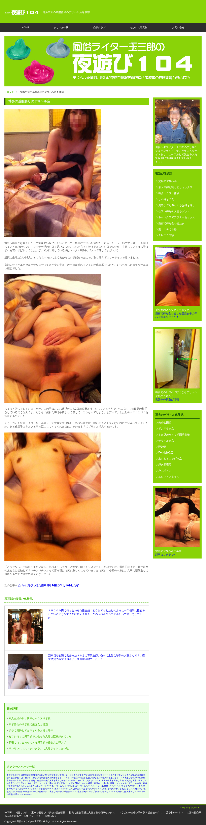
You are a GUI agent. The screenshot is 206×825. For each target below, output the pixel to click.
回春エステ (36, 789)
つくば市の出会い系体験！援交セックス (140, 812)
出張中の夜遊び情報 (167, 399)
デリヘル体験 (61, 27)
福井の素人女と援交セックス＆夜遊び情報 (115, 778)
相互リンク (21, 812)
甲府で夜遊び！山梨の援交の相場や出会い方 (27, 775)
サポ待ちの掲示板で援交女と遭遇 (28, 724)
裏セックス (44, 791)
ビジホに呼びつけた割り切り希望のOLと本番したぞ (48, 585)
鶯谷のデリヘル (167, 181)
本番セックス (87, 789)
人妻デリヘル (133, 791)
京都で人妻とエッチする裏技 (40, 783)
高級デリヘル (71, 791)
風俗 (104, 789)
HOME (25, 27)
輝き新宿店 (164, 464)
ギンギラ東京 (166, 428)
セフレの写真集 (138, 27)
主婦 (69, 786)
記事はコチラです (165, 554)
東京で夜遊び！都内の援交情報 (48, 812)
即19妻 (162, 446)
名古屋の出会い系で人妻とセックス (84, 780)
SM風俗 (26, 791)
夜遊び (52, 791)
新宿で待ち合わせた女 (171, 223)
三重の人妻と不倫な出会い (114, 780)
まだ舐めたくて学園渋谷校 (174, 434)
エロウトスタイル (168, 476)
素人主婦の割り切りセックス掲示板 (29, 718)
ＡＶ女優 (117, 791)
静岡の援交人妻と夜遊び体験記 (53, 780)
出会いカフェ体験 (168, 193)
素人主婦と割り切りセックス (175, 187)
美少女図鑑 (164, 422)
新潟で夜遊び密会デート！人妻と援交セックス (109, 775)
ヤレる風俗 (121, 789)
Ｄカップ (91, 791)
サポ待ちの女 (166, 199)
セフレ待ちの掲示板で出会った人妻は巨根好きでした (40, 736)
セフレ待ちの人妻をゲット (174, 211)
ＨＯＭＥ (9, 92)
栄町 (84, 791)
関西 (97, 791)
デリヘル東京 (166, 440)
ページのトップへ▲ (190, 807)
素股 (79, 791)
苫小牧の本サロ (174, 812)
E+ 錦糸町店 (165, 452)
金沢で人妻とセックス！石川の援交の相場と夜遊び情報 (70, 778)
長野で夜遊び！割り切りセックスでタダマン (67, 775)
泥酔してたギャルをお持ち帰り (176, 205)
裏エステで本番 (167, 229)
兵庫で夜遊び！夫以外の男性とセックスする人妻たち (112, 783)
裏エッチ (108, 786)
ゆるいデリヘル (79, 786)
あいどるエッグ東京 (170, 458)
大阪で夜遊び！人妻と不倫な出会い (71, 783)
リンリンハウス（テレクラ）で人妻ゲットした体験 (39, 748)
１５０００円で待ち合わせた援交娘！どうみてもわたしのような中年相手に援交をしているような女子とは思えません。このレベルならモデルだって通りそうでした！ (96, 614)
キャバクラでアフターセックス (176, 217)
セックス (139, 786)
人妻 (51, 786)
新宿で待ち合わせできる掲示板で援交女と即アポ (37, 742)
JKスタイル (165, 470)
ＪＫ (65, 786)
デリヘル (58, 786)
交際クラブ (99, 27)
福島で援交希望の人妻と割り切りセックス (92, 812)
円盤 (43, 789)
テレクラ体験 (166, 235)
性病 (132, 786)
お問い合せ (178, 27)
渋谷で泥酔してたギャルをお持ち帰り (31, 730)
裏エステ (59, 789)
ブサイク (125, 786)
